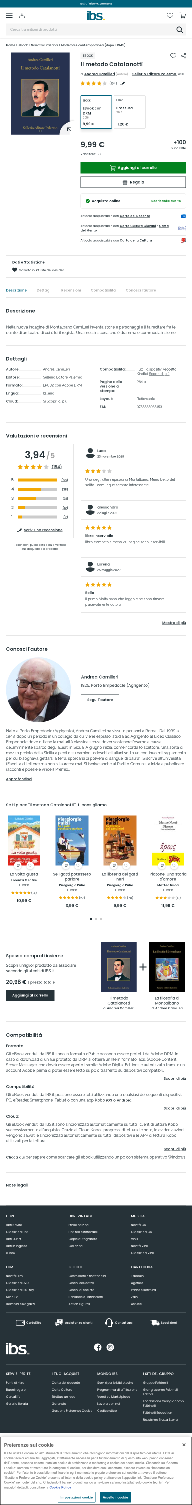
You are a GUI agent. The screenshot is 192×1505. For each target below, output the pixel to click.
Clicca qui (15, 1157)
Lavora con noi (108, 1404)
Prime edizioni (78, 1225)
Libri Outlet (13, 1239)
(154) (57, 467)
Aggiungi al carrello (137, 167)
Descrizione (16, 290)
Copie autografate (82, 1239)
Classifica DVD (17, 1283)
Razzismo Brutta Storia (160, 1420)
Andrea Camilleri (99, 74)
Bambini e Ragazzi (20, 1304)
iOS (109, 1100)
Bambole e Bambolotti (85, 1297)
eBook (10, 1253)
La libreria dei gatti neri (120, 877)
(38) (65, 489)
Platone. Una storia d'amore (168, 877)
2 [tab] (96, 919)
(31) (65, 498)
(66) (64, 480)
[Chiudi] (184, 1444)
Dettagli (44, 290)
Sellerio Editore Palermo (154, 74)
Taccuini (137, 1276)
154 (113, 83)
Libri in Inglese (16, 1246)
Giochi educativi (81, 1283)
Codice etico (107, 1410)
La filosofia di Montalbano (167, 1001)
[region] (96, 1471)
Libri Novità (14, 1225)
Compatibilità (103, 290)
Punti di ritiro (15, 1382)
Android (124, 1100)
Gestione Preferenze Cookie (72, 1410)
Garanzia (59, 1404)
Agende (137, 1283)
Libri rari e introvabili (83, 1232)
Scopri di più (57, 401)
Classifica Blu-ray (20, 1290)
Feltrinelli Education (157, 1412)
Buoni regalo (16, 1390)
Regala (136, 182)
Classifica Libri (17, 1232)
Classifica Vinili (142, 1253)
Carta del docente (66, 1382)
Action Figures (79, 1304)
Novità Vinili (139, 1246)
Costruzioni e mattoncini (87, 1276)
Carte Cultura (62, 1390)
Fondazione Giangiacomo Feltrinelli (163, 1403)
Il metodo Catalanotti (119, 1001)
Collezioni (75, 1246)
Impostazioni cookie (76, 1497)
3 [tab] (101, 919)
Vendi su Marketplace (113, 1396)
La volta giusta (24, 874)
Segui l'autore (100, 699)
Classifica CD (141, 1232)
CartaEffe (13, 1396)
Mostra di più (174, 622)
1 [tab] (40, 131)
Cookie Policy (60, 1487)
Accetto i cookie (115, 1497)
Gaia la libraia (17, 1404)
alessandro (107, 507)
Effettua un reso (63, 1396)
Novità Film (14, 1276)
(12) (65, 508)
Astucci (136, 1304)
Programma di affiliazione (117, 1390)
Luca (101, 450)
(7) (65, 517)
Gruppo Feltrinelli (155, 1382)
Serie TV (12, 1297)
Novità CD (138, 1225)
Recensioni (71, 290)
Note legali (17, 1185)
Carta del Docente (135, 216)
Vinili (134, 1239)
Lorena (103, 564)
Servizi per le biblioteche (115, 1382)
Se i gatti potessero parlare (72, 877)
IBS (99, 154)
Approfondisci (19, 779)
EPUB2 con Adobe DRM (62, 385)
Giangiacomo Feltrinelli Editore (160, 1392)
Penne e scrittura (143, 1290)
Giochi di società (81, 1290)
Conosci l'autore (141, 290)
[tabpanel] (40, 93)
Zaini (134, 1297)
